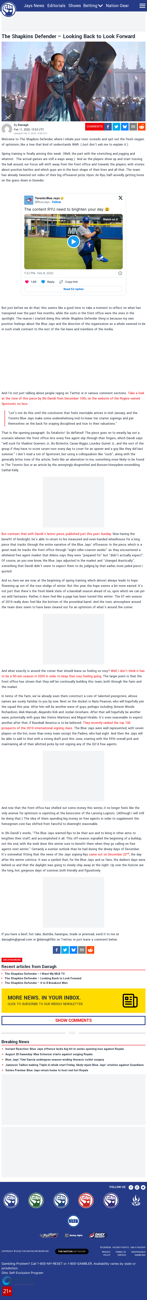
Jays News (34, 6)
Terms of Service (120, 1254)
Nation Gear (117, 6)
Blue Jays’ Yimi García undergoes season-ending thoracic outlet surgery (54, 1060)
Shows (75, 6)
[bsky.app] (125, 126)
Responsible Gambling (138, 1254)
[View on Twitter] (120, 200)
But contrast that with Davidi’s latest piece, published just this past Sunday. (57, 534)
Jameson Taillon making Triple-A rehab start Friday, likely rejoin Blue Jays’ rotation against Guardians (74, 1065)
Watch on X (110, 219)
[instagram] (137, 1187)
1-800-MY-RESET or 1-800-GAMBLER (64, 1263)
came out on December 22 (108, 854)
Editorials (56, 6)
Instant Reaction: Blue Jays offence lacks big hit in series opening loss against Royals (64, 1049)
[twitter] (116, 126)
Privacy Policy (106, 1254)
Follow (56, 202)
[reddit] (141, 126)
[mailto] (133, 126)
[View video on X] (73, 241)
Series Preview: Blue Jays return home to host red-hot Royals (46, 1070)
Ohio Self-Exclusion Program (22, 1273)
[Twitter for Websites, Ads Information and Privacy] (120, 273)
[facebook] (108, 126)
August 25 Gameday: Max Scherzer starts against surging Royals (49, 1054)
